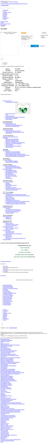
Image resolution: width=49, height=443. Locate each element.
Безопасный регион (10, 115)
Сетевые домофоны (7, 159)
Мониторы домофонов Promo (12, 140)
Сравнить (42, 45)
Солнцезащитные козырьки (12, 189)
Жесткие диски (9, 236)
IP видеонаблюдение (7, 100)
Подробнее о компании (6, 261)
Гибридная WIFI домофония (12, 162)
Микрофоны (8, 184)
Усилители (8, 208)
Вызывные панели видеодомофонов (14, 143)
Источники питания (7, 169)
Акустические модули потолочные (13, 210)
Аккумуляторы (9, 178)
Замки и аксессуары (10, 197)
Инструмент (8, 237)
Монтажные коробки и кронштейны (14, 188)
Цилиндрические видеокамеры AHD (14, 125)
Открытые (8, 177)
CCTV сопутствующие (8, 181)
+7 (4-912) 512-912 (4, 5)
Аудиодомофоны (9, 144)
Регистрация (15, 1)
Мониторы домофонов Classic (12, 141)
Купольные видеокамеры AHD (12, 126)
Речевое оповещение (7, 207)
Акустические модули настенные (13, 209)
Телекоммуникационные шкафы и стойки (15, 132)
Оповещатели (9, 218)
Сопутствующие (9, 147)
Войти (10, 1)
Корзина (2, 1)
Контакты (5, 14)
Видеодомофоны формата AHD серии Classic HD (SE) (17, 155)
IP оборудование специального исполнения (15, 117)
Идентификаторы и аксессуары (13, 200)
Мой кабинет (11, 440)
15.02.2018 (5, 268)
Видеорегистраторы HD (11, 124)
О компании (5, 10)
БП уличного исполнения (11, 176)
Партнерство (6, 18)
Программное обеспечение (12, 118)
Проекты (5, 17)
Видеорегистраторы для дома (12, 224)
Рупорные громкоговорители (12, 211)
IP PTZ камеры (9, 119)
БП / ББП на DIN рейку (11, 174)
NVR (7, 114)
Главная (5, 309)
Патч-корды (8, 186)
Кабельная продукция (8, 226)
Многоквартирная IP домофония (13, 166)
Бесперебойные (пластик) (11, 171)
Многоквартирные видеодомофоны (13, 146)
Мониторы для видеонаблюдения (10, 136)
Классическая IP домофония (12, 161)
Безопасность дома (7, 222)
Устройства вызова (10, 232)
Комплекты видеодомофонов (12, 139)
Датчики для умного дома (11, 225)
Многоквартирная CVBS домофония (14, 167)
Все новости (3, 275)
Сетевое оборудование (8, 129)
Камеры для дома (9, 223)
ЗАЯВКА (5, 13)
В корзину (36, 45)
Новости (5, 15)
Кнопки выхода (9, 196)
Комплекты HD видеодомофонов (13, 151)
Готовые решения (7, 239)
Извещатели (8, 217)
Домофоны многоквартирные (9, 165)
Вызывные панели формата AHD (13, 152)
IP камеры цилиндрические (12, 102)
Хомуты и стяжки (10, 229)
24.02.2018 (5, 266)
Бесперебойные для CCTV (11, 172)
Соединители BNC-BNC (11, 187)
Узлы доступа (9, 133)
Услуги (4, 11)
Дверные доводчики (10, 199)
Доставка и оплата (7, 12)
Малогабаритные (9, 173)
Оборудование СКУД (8, 193)
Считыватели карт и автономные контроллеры (16, 194)
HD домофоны (6, 150)
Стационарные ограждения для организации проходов (18, 201)
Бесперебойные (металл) (11, 170)
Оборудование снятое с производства (14, 233)
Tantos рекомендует (7, 234)
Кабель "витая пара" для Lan (12, 227)
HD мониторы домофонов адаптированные (15, 156)
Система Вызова (7, 230)
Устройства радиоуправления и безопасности (16, 202)
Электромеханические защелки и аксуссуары (16, 203)
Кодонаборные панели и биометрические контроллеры (18, 195)
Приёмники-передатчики (11, 185)
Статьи (4, 19)
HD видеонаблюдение (8, 122)
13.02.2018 (5, 271)
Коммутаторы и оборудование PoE (13, 131)
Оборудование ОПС (7, 216)
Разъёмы (8, 182)
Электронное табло (10, 231)
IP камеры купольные (10, 113)
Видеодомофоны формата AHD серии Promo (15, 154)
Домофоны (5, 137)
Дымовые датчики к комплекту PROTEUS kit (16, 238)
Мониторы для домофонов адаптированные (15, 142)
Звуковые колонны (10, 212)
